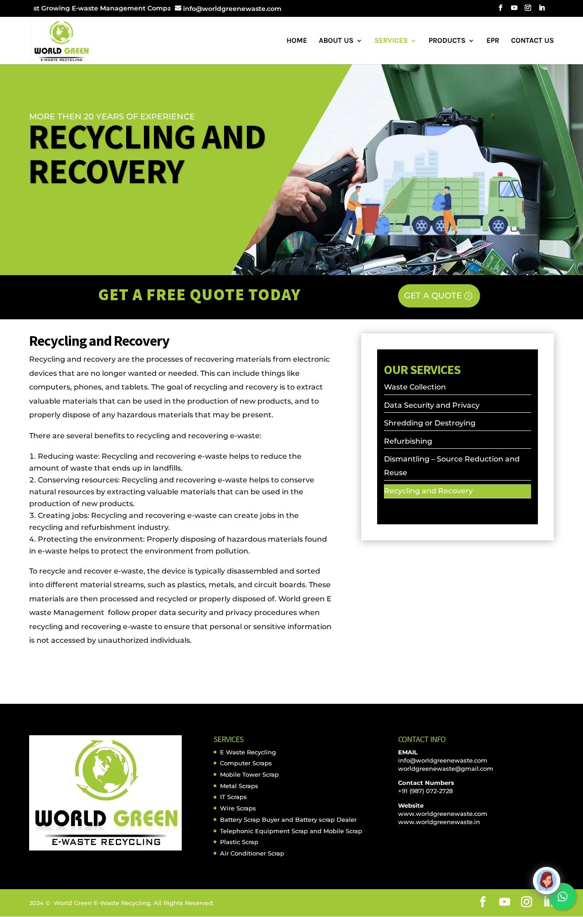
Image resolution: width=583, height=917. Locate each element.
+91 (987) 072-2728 (425, 790)
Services (391, 41)
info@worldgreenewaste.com (442, 760)
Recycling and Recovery (428, 491)
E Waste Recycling (248, 752)
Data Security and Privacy (432, 405)
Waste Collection (415, 387)
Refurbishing (408, 441)
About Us (336, 41)
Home (296, 41)
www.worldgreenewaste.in (439, 821)
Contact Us (532, 41)
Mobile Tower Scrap (249, 774)
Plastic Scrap (239, 841)
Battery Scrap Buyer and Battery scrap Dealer (288, 819)
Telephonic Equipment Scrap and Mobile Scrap (291, 831)
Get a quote (433, 296)
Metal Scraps (239, 785)
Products (447, 41)
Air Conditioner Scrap (252, 853)
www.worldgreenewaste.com (442, 813)
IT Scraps (233, 796)
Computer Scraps (246, 763)
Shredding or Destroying (430, 423)
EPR (492, 41)
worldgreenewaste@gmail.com (445, 768)
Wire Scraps (238, 808)
